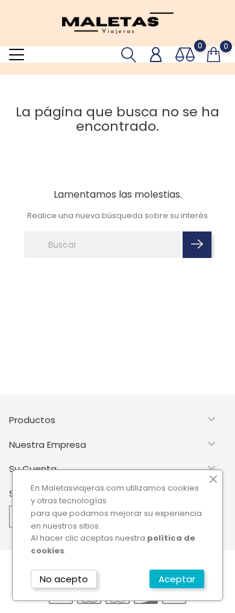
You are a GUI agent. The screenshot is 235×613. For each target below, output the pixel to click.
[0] (185, 54)
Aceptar (176, 579)
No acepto (64, 579)
